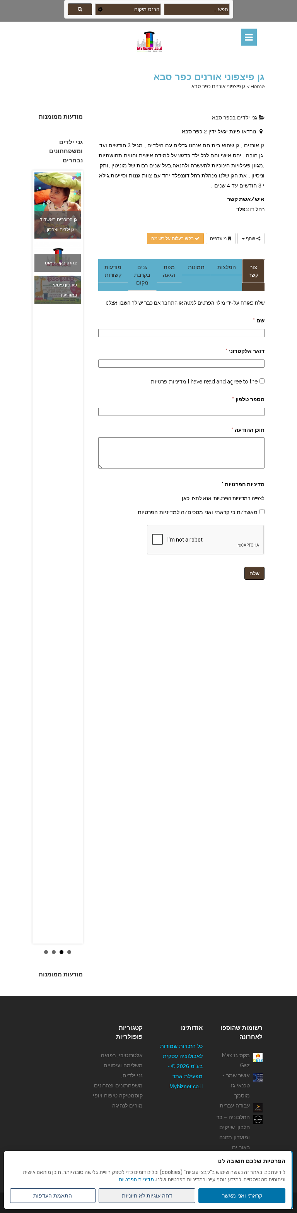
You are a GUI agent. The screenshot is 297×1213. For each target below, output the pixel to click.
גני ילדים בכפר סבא (235, 117)
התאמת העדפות (52, 1196)
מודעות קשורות (112, 271)
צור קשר (253, 271)
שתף (250, 238)
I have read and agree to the (204, 381)
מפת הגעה (169, 271)
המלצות (226, 267)
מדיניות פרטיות (168, 381)
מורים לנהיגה (127, 1105)
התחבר (169, 303)
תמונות (196, 267)
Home (258, 86)
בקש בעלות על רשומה (173, 238)
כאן (185, 498)
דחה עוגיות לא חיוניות (147, 1196)
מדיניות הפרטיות (136, 1179)
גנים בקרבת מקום (142, 275)
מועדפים (219, 238)
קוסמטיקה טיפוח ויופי (118, 1095)
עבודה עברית (235, 1105)
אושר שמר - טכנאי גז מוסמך (236, 1085)
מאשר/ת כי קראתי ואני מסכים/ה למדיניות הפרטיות (198, 512)
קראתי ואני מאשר (242, 1196)
